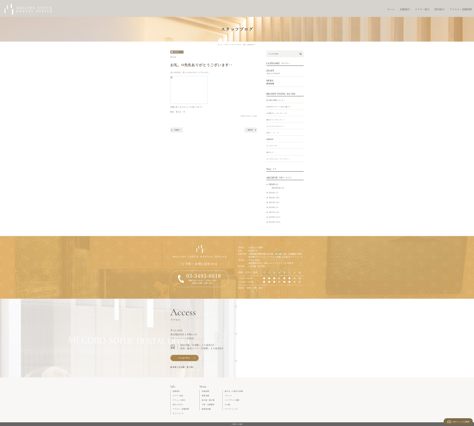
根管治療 (205, 395)
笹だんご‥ (270, 152)
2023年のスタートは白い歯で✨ (278, 107)
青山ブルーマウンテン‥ (275, 120)
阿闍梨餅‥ (270, 139)
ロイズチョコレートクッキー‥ (278, 159)
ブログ (226, 44)
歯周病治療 (206, 409)
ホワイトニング (231, 409)
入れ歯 (227, 404)
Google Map (184, 358)
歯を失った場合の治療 (234, 391)
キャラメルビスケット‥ (275, 126)
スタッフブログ (236, 44)
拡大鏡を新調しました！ (275, 100)
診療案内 (176, 391)
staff (176, 52)
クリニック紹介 (179, 400)
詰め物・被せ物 (208, 400)
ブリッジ (228, 395)
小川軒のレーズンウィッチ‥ (277, 113)
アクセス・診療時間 (181, 409)
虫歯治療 (205, 391)
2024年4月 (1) (278, 188)
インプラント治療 (232, 400)
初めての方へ (178, 404)
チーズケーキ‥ (272, 146)
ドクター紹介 (178, 395)
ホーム (220, 44)
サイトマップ (178, 413)
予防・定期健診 (208, 404)
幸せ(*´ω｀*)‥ (273, 133)
